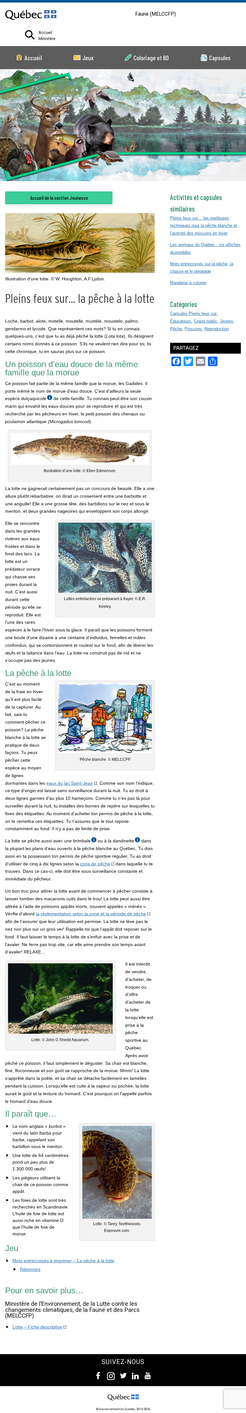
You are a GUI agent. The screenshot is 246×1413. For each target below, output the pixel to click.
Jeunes (226, 321)
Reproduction (216, 328)
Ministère (46, 39)
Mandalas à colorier (188, 282)
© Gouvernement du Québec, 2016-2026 (123, 1409)
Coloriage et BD (151, 57)
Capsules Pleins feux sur (193, 313)
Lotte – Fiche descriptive (37, 1326)
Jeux (88, 57)
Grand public (205, 321)
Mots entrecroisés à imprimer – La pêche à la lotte (63, 1260)
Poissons (193, 328)
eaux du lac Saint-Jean (69, 783)
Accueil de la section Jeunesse (59, 198)
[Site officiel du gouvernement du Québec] (31, 24)
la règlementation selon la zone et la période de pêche (91, 913)
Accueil (45, 33)
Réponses (30, 1269)
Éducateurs (180, 321)
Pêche (176, 328)
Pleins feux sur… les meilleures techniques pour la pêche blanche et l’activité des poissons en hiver (203, 226)
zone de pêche (95, 863)
